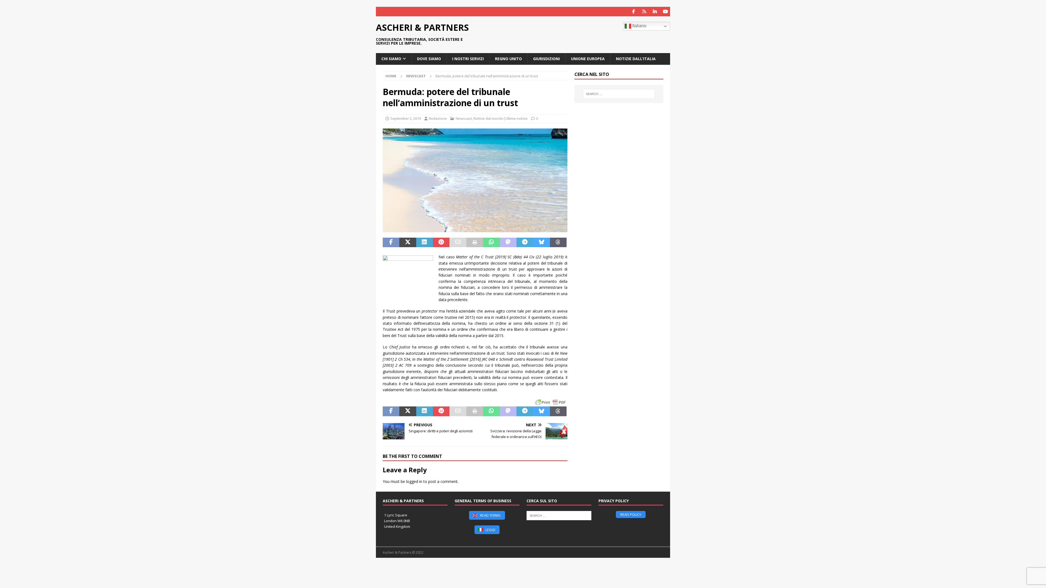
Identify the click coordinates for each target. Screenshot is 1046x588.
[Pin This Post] (441, 242)
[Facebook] (633, 11)
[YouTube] (665, 11)
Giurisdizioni (546, 58)
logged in (414, 481)
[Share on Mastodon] (508, 242)
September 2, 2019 (405, 118)
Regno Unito (508, 58)
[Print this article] (474, 242)
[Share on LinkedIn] (424, 242)
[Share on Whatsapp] (491, 242)
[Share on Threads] (558, 242)
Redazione (438, 118)
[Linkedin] (654, 11)
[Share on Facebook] (391, 242)
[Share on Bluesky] (541, 242)
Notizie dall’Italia (636, 58)
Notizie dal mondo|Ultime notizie (500, 118)
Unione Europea (588, 58)
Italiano (638, 25)
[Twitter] (644, 11)
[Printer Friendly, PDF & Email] (550, 402)
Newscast (464, 118)
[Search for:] (619, 94)
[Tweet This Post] (407, 242)
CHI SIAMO (391, 58)
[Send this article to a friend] (457, 242)
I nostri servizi (468, 58)
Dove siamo (429, 58)
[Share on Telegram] (524, 242)
